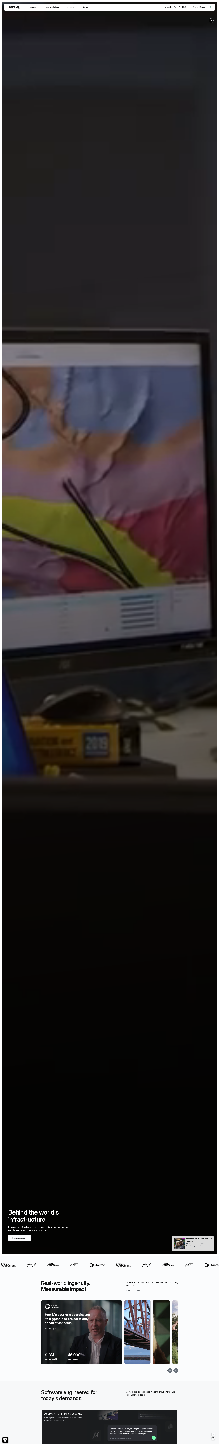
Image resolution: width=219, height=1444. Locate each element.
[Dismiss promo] (212, 1238)
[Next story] (175, 1370)
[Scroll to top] (213, 1434)
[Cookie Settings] (5, 1440)
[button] (137, 1332)
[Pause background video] (211, 20)
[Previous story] (169, 1370)
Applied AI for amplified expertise (63, 1413)
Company (86, 7)
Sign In (169, 7)
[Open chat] (213, 1438)
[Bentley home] (14, 7)
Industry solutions (51, 7)
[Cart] (175, 7)
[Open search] (210, 7)
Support (70, 7)
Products (32, 7)
